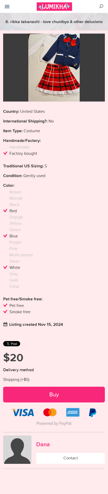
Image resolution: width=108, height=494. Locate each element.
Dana (43, 444)
